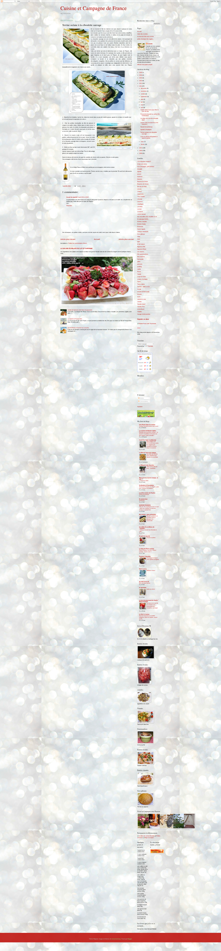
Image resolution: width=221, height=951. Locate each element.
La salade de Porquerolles (75, 319)
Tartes (139, 281)
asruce (139, 174)
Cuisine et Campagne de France (93, 7)
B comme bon (143, 499)
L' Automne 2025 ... (144, 480)
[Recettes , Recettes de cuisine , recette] (143, 836)
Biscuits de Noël (141, 186)
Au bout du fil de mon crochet (145, 36)
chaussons (140, 194)
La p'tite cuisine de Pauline (147, 493)
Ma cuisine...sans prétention (147, 514)
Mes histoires (141, 256)
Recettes (152, 836)
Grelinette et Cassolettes (146, 485)
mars (142, 141)
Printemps (142, 500)
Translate (150, 346)
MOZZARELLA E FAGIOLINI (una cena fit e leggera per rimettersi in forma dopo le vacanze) (152, 444)
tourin (138, 296)
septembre (144, 96)
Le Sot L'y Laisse (144, 614)
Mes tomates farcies (144, 583)
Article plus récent (67, 239)
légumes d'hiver (141, 249)
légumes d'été (141, 246)
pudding (139, 266)
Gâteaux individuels (142, 231)
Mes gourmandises (142, 254)
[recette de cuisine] (146, 416)
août (142, 99)
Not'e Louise (143, 569)
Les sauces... (141, 251)
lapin (138, 241)
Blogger (130, 939)
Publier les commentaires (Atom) (77, 243)
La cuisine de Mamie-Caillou (147, 430)
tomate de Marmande (143, 291)
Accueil (97, 239)
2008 (140, 153)
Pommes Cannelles (145, 556)
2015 (140, 78)
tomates (139, 294)
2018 (140, 72)
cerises (139, 189)
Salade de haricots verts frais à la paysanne (80, 310)
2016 (140, 75)
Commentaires (143, 401)
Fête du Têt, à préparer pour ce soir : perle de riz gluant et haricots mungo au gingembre (149, 508)
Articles (141, 398)
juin (142, 102)
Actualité (139, 169)
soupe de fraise (141, 276)
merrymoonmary (116, 939)
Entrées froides (141, 224)
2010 (140, 148)
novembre (144, 91)
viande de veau (141, 299)
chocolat (139, 199)
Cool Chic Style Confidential (147, 440)
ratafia (139, 269)
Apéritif (139, 171)
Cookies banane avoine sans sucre (148, 426)
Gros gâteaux (141, 234)
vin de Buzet (140, 309)
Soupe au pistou (151, 537)
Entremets (140, 226)
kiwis (138, 239)
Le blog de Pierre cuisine (146, 548)
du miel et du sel (144, 581)
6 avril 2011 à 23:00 (83, 197)
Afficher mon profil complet (144, 64)
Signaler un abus (143, 319)
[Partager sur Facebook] (83, 186)
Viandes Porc (141, 306)
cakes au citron (151, 589)
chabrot (139, 191)
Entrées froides (144, 161)
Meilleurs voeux (151, 570)
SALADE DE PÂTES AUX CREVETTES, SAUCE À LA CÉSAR (152, 455)
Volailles (139, 311)
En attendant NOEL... (143, 219)
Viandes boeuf (141, 304)
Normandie (140, 259)
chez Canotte (141, 196)
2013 (140, 80)
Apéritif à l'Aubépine (146, 129)
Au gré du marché (71, 197)
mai (142, 105)
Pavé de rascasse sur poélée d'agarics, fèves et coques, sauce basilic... (148, 617)
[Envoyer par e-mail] (78, 186)
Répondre (69, 205)
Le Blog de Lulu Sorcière (146, 465)
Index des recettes (142, 34)
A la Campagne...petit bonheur (145, 166)
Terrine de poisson (144, 494)
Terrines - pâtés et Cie (143, 286)
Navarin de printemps (146, 127)
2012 (140, 83)
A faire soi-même (142, 164)
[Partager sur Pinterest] (85, 186)
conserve (140, 201)
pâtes (138, 261)
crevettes (140, 206)
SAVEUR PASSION (145, 505)
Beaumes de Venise (143, 184)
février (143, 144)
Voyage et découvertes (143, 314)
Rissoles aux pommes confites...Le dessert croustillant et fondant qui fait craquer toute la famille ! (148, 434)
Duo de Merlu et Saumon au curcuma (78, 327)
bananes (139, 179)
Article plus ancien (126, 239)
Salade (139, 274)
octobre (143, 94)
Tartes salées (141, 284)
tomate (139, 289)
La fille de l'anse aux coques (147, 452)
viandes (139, 301)
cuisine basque (141, 214)
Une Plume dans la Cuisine (147, 424)
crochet (139, 209)
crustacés (140, 211)
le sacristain (142, 587)
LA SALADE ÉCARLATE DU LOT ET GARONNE (76, 248)
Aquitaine (139, 406)
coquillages (140, 204)
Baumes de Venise (142, 181)
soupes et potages (142, 279)
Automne (139, 176)
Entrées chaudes (142, 221)
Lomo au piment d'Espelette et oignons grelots (148, 137)
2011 (140, 86)
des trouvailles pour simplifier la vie (147, 216)
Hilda (138, 236)
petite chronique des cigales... (145, 39)
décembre (144, 88)
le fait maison (141, 244)
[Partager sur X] (81, 186)
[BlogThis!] (80, 186)
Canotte (150, 43)
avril (142, 107)
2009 (140, 150)
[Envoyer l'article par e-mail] (75, 186)
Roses (139, 271)
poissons (139, 264)
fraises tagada (141, 229)
